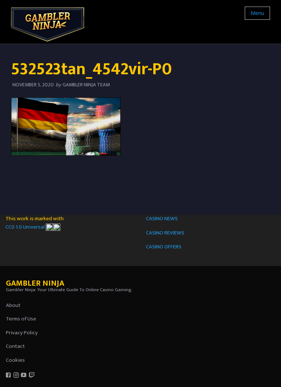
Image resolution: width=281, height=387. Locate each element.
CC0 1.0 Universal (25, 227)
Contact (15, 346)
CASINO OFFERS (163, 246)
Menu (257, 13)
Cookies (15, 360)
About (13, 305)
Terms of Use (21, 318)
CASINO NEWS (162, 218)
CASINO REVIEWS (165, 232)
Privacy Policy (22, 332)
